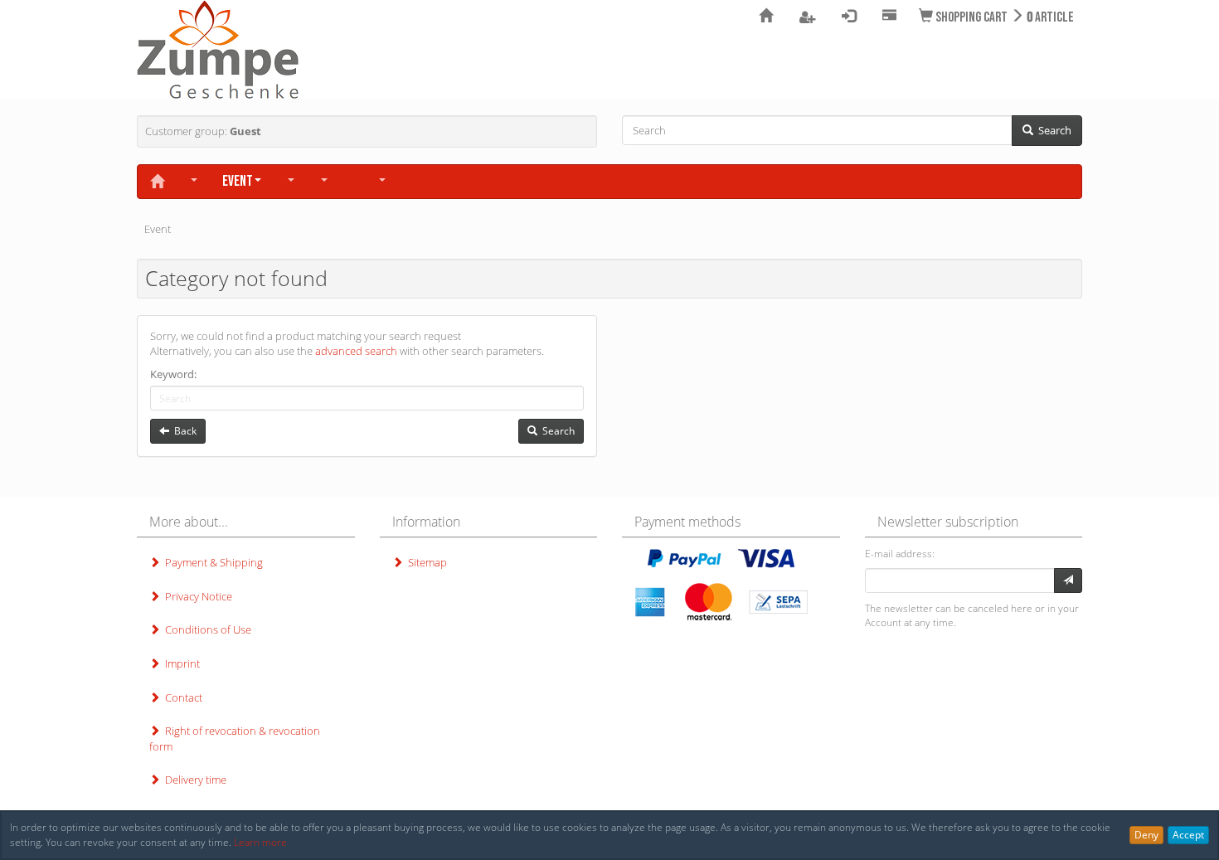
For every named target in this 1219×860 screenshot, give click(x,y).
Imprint (180, 663)
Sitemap (425, 562)
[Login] (1068, 580)
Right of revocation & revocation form (234, 738)
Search (1052, 130)
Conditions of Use (205, 629)
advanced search (356, 350)
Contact (181, 697)
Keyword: (173, 374)
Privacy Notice (196, 596)
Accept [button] (1188, 835)
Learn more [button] (260, 842)
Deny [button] (1146, 835)
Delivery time (193, 779)
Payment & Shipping (211, 562)
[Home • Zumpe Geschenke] (218, 50)
